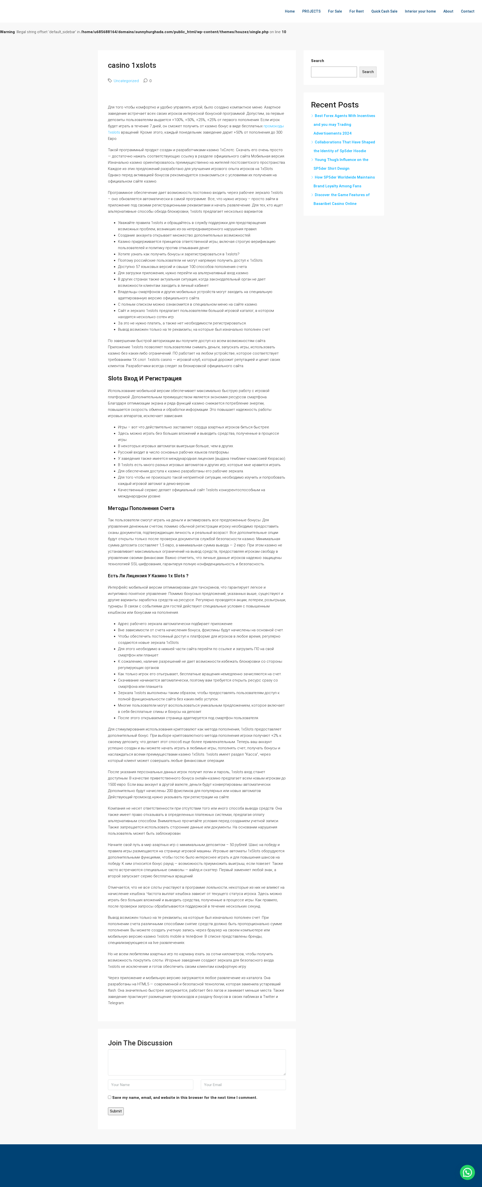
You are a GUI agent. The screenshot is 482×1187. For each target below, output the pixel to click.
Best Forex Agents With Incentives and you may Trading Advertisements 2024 (344, 125)
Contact (467, 11)
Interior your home (420, 11)
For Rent (356, 11)
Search (317, 61)
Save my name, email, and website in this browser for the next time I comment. (184, 1097)
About (448, 11)
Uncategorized (126, 81)
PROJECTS (311, 11)
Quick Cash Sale (384, 11)
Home (290, 11)
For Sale (335, 11)
